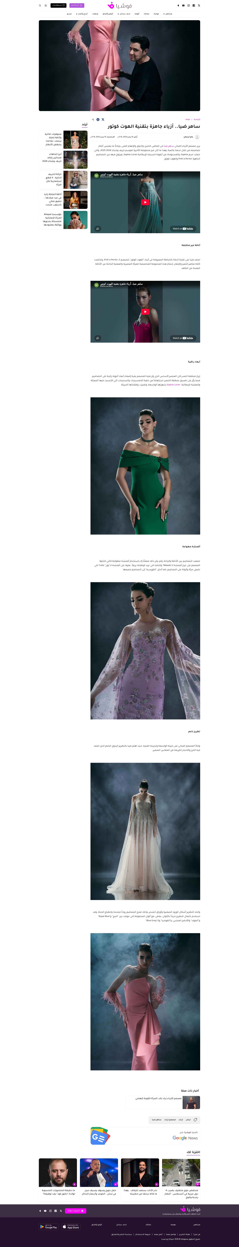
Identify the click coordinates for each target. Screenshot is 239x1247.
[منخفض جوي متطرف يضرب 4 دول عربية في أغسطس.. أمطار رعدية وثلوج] (181, 1172)
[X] (199, 5)
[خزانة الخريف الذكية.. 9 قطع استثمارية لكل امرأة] (75, 180)
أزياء (181, 1120)
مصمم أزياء (170, 1120)
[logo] (119, 5)
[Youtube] (183, 5)
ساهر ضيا (169, 146)
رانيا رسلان (188, 137)
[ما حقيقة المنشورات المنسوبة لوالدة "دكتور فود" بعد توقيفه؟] (58, 1172)
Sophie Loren (173, 385)
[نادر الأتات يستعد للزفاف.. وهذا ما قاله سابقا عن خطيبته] (140, 1172)
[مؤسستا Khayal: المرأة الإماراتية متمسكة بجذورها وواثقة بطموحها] (75, 220)
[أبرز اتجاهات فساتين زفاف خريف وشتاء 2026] (75, 160)
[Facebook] (194, 5)
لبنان (188, 1120)
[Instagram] (188, 5)
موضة (187, 119)
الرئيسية (197, 119)
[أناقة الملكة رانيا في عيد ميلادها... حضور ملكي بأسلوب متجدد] (75, 200)
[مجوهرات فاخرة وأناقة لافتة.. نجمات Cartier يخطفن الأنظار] (75, 140)
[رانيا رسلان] (197, 137)
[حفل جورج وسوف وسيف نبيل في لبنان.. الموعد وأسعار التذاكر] (99, 1172)
